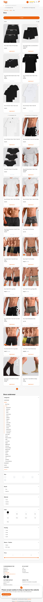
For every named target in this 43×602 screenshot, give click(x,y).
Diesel (6, 436)
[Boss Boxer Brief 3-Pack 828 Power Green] (12, 246)
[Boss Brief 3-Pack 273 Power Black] (12, 157)
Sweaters (8, 424)
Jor (6, 457)
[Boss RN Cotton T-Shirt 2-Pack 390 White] (12, 187)
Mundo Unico (7, 449)
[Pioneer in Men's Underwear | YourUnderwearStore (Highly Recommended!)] (5, 2)
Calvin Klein (7, 434)
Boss (6, 405)
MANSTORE (7, 444)
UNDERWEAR (6, 400)
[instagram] (8, 577)
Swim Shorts (8, 414)
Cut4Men (7, 451)
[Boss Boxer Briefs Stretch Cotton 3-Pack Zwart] (12, 63)
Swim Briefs (8, 426)
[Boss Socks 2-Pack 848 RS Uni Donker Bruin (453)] (12, 366)
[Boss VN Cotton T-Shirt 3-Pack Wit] (31, 93)
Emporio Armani (8, 437)
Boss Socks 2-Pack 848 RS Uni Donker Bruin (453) (11, 379)
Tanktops (8, 417)
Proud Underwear (8, 461)
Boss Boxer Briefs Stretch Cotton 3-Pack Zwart (11, 76)
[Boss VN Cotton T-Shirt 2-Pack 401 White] (31, 187)
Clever (6, 452)
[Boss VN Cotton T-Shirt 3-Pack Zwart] (12, 93)
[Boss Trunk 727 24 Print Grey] (31, 217)
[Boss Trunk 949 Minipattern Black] (31, 306)
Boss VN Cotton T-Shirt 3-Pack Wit (29, 105)
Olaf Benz (7, 459)
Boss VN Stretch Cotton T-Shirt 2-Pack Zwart (30, 76)
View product (12, 51)
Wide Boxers (8, 429)
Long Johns (8, 422)
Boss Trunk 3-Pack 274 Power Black (11, 45)
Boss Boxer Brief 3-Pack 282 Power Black (31, 139)
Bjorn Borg (7, 404)
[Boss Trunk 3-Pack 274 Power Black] (12, 33)
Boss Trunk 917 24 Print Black (28, 259)
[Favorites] (37, 2)
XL (32, 477)
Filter (22, 17)
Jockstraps (8, 432)
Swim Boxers (8, 431)
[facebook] (4, 577)
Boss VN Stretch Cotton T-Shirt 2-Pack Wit (12, 139)
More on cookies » (5, 596)
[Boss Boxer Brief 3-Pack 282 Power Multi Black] (12, 306)
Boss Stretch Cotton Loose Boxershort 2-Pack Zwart (30, 46)
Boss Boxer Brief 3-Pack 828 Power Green (11, 260)
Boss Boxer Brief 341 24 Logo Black (11, 348)
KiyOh (16, 601)
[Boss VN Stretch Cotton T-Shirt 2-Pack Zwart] (31, 63)
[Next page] (26, 389)
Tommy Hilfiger (8, 447)
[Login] (35, 2)
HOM (6, 439)
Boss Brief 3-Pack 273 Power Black (10, 169)
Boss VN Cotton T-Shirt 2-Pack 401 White (30, 199)
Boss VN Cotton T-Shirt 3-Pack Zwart (11, 105)
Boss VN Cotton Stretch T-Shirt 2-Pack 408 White (30, 170)
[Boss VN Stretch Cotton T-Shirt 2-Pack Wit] (12, 127)
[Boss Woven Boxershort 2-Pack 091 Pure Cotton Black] (12, 217)
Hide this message (6, 594)
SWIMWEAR (6, 463)
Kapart (6, 442)
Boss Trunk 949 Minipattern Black (29, 318)
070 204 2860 (7, 572)
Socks (7, 415)
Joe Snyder (7, 441)
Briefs (7, 410)
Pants (7, 420)
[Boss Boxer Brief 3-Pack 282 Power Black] (31, 127)
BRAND (5, 402)
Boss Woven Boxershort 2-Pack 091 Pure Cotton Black (12, 230)
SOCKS (5, 465)
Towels (7, 427)
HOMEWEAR (6, 467)
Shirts (7, 412)
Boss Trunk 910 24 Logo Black (9, 288)
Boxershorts (8, 407)
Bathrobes (8, 409)
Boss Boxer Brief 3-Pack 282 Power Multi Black (12, 319)
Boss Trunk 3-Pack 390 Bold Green (29, 348)
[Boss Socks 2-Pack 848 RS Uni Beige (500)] (31, 366)
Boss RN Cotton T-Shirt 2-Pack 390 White (11, 199)
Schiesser (7, 446)
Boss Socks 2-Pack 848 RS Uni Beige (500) (30, 379)
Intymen (6, 454)
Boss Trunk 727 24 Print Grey (28, 229)
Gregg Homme (8, 456)
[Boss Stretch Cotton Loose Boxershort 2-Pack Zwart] (31, 33)
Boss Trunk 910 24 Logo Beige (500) (30, 288)
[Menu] (3, 5)
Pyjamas (7, 419)
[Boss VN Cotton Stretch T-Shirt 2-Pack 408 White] (31, 157)
